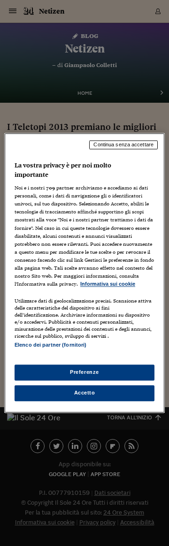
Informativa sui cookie (107, 284)
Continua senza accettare (123, 144)
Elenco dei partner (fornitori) (50, 345)
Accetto (84, 393)
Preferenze (84, 372)
